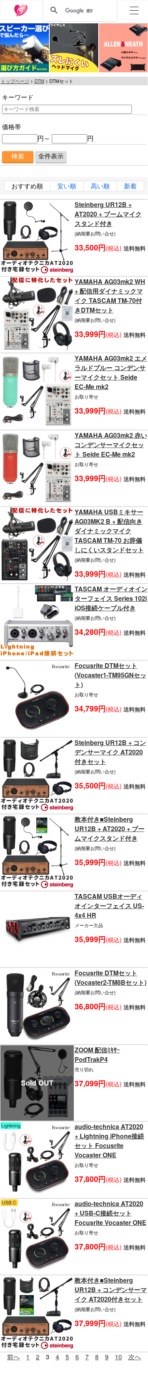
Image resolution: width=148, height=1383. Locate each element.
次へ (134, 1356)
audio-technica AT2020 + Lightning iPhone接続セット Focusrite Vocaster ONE (109, 1140)
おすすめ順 (27, 185)
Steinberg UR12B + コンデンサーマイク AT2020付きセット (110, 752)
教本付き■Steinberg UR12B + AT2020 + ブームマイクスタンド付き (109, 829)
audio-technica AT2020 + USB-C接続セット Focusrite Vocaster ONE (110, 1213)
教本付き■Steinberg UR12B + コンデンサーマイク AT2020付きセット (111, 1290)
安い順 (66, 185)
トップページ (15, 80)
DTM (39, 80)
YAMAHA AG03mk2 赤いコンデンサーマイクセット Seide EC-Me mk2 (111, 445)
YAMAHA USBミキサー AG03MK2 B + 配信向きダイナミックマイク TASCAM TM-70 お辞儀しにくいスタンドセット (109, 530)
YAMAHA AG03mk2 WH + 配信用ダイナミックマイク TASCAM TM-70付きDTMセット (110, 295)
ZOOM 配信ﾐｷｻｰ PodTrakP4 (97, 1054)
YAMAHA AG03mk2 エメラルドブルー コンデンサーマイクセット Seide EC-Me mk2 (111, 372)
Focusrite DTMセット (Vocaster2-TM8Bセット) (110, 977)
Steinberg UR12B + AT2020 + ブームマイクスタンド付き (108, 214)
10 (118, 1356)
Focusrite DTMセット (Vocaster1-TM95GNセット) (110, 675)
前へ (13, 1356)
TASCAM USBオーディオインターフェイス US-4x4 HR (109, 906)
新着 (130, 185)
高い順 (100, 185)
